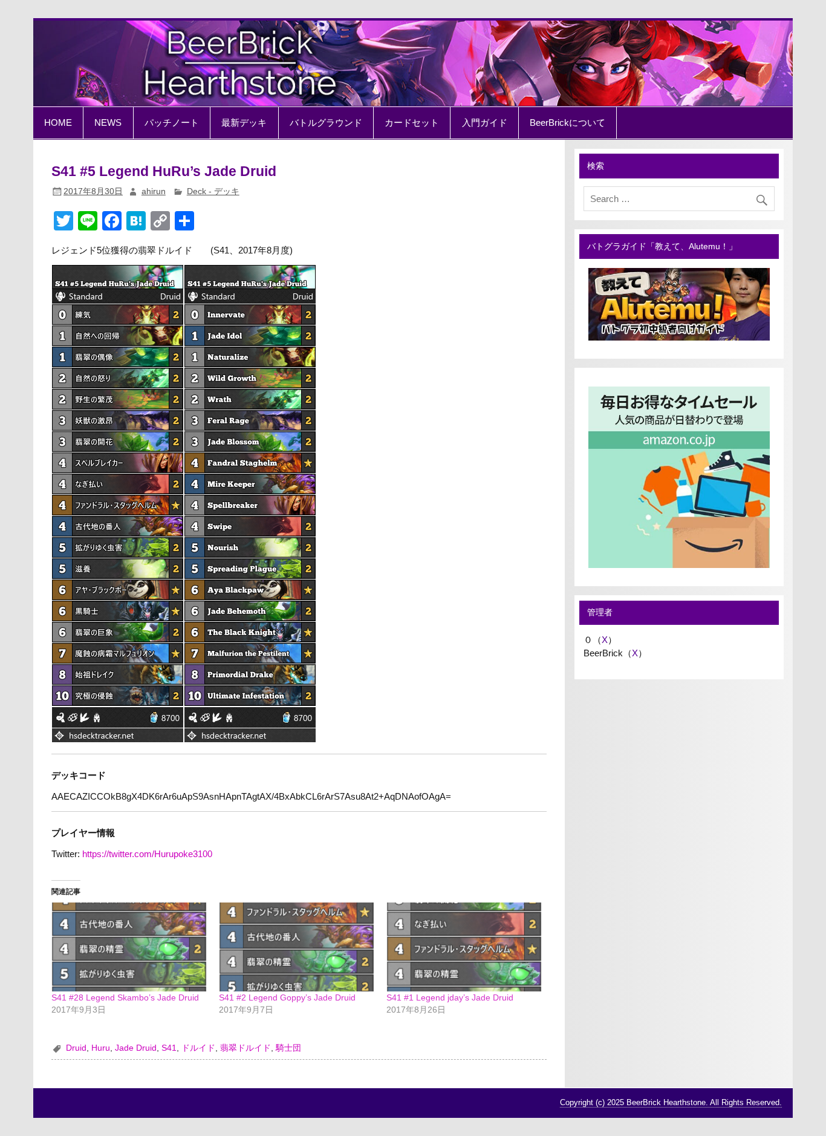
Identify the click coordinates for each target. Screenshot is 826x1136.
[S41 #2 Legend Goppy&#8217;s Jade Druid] (296, 947)
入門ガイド (484, 122)
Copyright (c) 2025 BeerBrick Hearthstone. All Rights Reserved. (671, 1102)
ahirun (153, 191)
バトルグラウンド (326, 122)
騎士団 (288, 1048)
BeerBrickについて (567, 122)
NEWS (108, 122)
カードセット (412, 122)
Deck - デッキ (213, 191)
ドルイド (198, 1048)
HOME (58, 122)
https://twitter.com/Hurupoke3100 (147, 854)
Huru (100, 1048)
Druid (76, 1048)
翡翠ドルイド (245, 1048)
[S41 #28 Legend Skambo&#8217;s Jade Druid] (129, 947)
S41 (169, 1048)
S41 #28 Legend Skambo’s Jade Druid (125, 997)
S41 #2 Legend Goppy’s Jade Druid (287, 997)
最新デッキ (244, 122)
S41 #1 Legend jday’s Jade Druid (449, 997)
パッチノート (172, 122)
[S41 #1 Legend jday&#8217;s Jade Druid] (464, 947)
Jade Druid (136, 1048)
